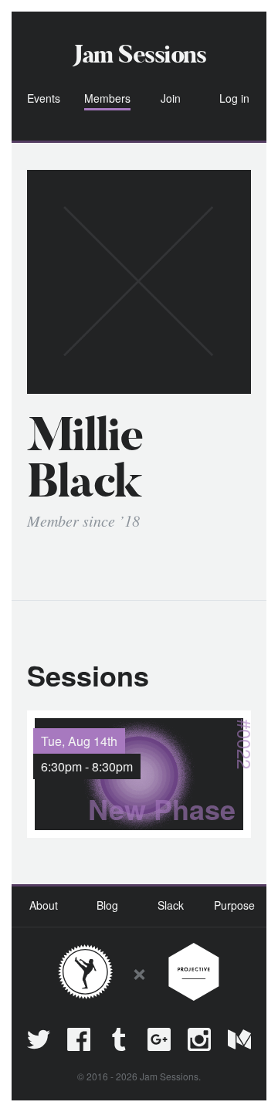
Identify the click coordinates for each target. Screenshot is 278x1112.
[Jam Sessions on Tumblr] (119, 1039)
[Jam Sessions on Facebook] (78, 1039)
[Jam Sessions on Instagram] (199, 1039)
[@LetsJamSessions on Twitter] (38, 1039)
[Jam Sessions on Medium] (239, 1039)
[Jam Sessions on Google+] (159, 1039)
